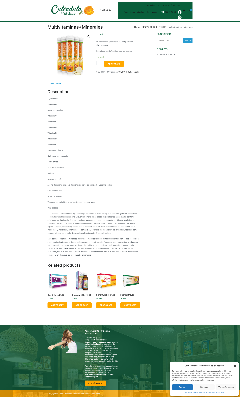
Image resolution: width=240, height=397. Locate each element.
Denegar (204, 387)
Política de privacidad (206, 392)
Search (188, 40)
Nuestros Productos (171, 5)
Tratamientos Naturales (134, 12)
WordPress (95, 394)
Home (137, 27)
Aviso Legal (220, 392)
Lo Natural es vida (151, 5)
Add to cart (114, 64)
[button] (235, 366)
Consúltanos (95, 383)
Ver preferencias (226, 387)
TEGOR (162, 27)
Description (55, 83)
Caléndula (105, 10)
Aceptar (182, 387)
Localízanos (152, 12)
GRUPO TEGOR (149, 27)
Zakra (86, 394)
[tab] (55, 83)
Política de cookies (191, 392)
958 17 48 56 (170, 12)
